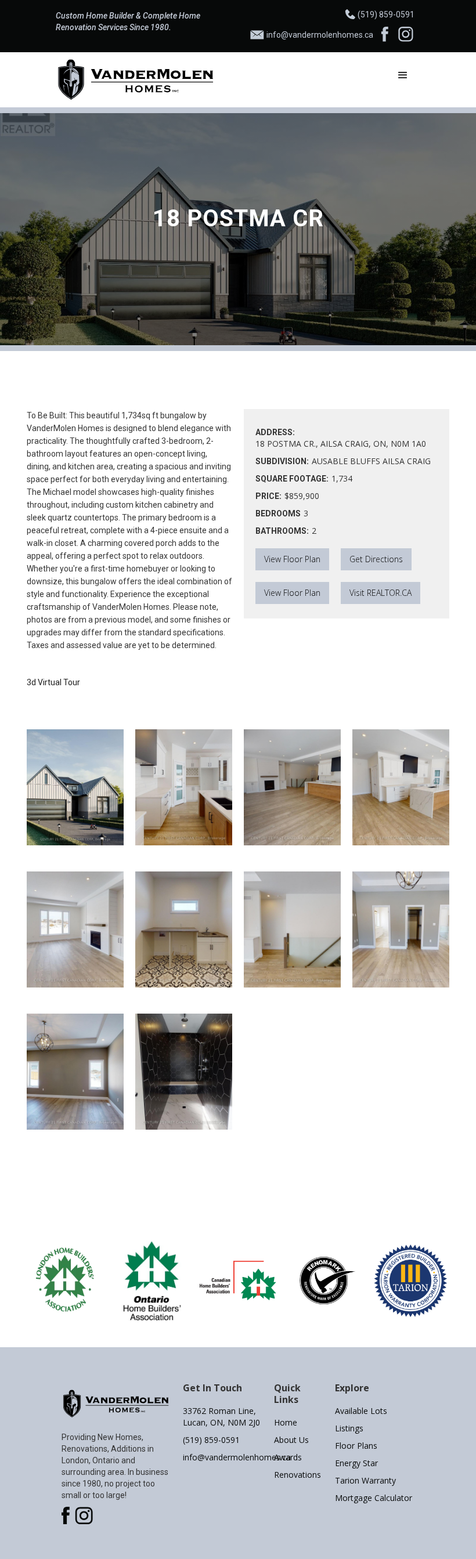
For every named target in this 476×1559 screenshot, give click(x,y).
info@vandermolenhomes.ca (222, 1457)
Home (285, 1422)
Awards (288, 1457)
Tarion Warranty (365, 1480)
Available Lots (361, 1410)
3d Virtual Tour (53, 682)
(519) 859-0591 (211, 1439)
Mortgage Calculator (373, 1497)
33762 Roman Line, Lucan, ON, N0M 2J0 (221, 1416)
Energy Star (356, 1462)
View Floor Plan (292, 559)
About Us (291, 1439)
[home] (136, 80)
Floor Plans (356, 1445)
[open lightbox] (75, 787)
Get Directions (376, 559)
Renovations (297, 1474)
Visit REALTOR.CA (380, 592)
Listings (349, 1428)
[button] (402, 75)
